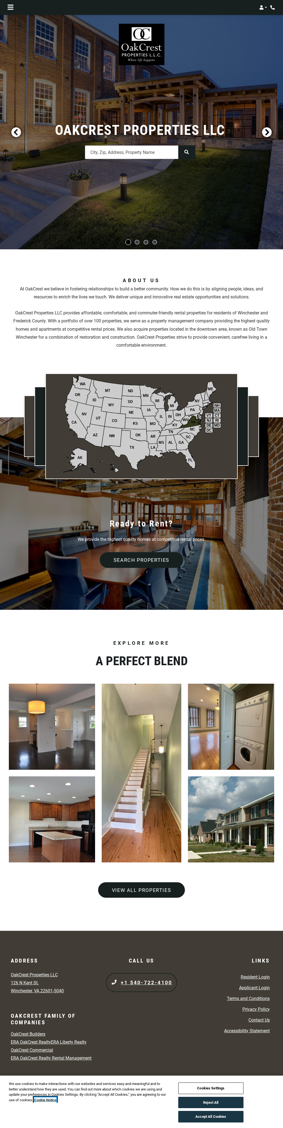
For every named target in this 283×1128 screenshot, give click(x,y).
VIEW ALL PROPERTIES (141, 890)
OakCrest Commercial (32, 1050)
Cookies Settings (210, 1088)
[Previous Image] (16, 132)
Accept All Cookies (210, 1116)
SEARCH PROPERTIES (141, 560)
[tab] (128, 242)
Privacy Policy (256, 1009)
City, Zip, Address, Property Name (122, 152)
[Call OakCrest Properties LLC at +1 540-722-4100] (273, 7)
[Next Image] (267, 132)
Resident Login (255, 977)
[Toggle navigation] (10, 7)
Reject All (210, 1102)
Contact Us (259, 1020)
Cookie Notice (45, 1100)
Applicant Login (254, 987)
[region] (141, 1102)
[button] (263, 7)
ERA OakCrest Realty (31, 1042)
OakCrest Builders (28, 1034)
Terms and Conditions (248, 998)
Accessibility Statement (247, 1030)
